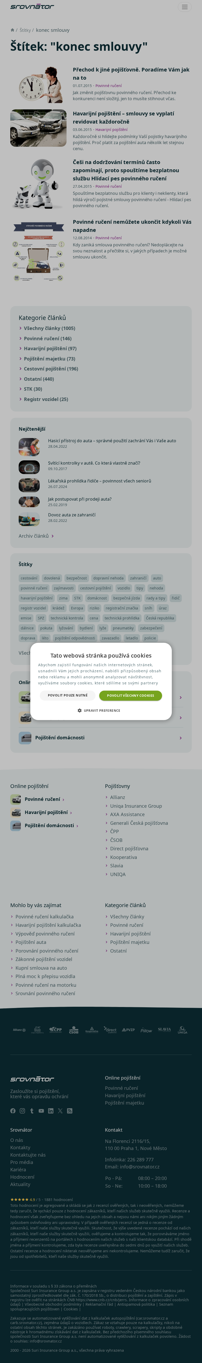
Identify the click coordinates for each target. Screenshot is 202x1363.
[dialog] (101, 681)
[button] (101, 710)
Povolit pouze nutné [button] (68, 695)
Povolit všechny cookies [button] (130, 695)
